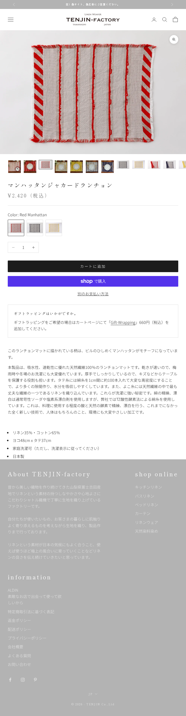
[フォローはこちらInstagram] (22, 679)
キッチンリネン (148, 487)
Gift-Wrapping (123, 322)
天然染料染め (146, 531)
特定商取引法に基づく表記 (31, 611)
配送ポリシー (19, 629)
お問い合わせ (19, 664)
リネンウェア (146, 522)
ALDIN (35, 596)
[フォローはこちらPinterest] (35, 679)
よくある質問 (19, 655)
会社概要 (15, 646)
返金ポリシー (19, 620)
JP (91, 694)
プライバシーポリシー (27, 638)
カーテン (142, 513)
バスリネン (144, 496)
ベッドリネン (146, 504)
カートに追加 (93, 266)
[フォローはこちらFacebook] (10, 679)
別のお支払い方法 (93, 294)
